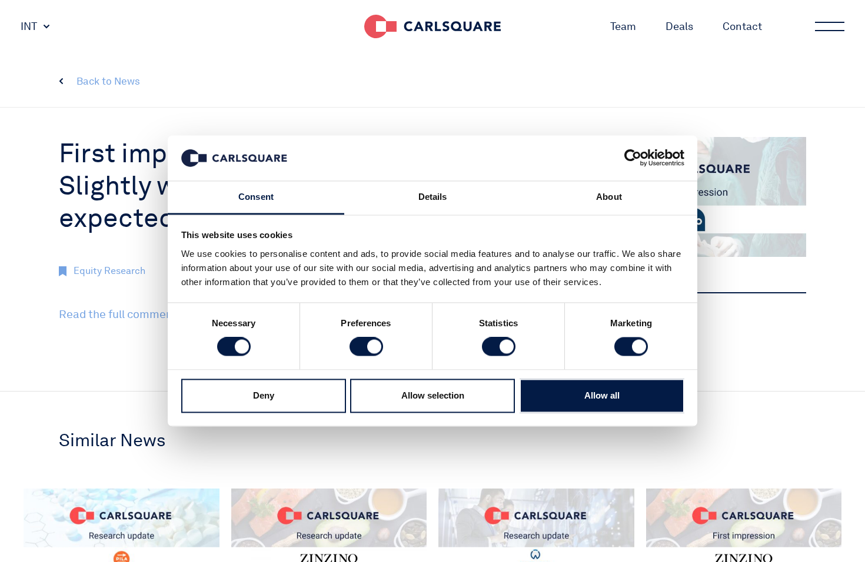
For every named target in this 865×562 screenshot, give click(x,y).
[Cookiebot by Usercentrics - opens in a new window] (632, 158)
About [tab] (609, 197)
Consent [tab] (256, 197)
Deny (263, 395)
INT (29, 26)
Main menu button (829, 26)
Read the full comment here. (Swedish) (158, 314)
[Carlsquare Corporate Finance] (432, 26)
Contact (742, 26)
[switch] (366, 346)
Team (623, 26)
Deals (679, 26)
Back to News (108, 81)
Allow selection (432, 395)
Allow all (602, 395)
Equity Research (109, 270)
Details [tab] (432, 197)
